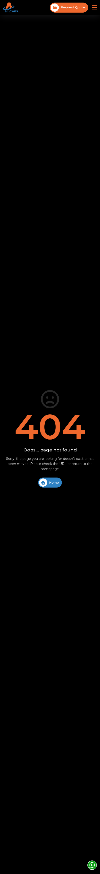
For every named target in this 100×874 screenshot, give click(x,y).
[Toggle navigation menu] (94, 7)
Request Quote (73, 7)
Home (54, 482)
